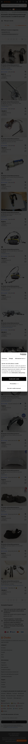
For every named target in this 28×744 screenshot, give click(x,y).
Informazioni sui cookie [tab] (21, 358)
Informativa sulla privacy (18, 372)
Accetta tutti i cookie (14, 379)
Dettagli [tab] (11, 358)
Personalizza (13, 383)
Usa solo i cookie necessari (14, 388)
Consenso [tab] (4, 358)
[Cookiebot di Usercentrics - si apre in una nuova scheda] (20, 354)
